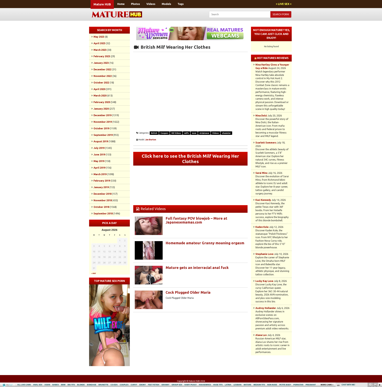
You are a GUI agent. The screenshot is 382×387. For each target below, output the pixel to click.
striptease (204, 133)
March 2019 (100, 174)
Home (121, 3)
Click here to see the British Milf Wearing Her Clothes (190, 158)
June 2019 (99, 154)
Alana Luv (261, 335)
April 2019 (99, 167)
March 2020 (100, 95)
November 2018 (103, 200)
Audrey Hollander (265, 308)
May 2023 (99, 36)
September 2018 (103, 213)
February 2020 (102, 102)
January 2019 (101, 187)
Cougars (164, 133)
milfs (186, 133)
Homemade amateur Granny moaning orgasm (205, 243)
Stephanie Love (264, 254)
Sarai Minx (261, 173)
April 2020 (99, 89)
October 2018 (101, 207)
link (379, 340)
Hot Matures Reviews (272, 57)
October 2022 (101, 82)
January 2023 (101, 63)
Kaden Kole (262, 227)
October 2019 (101, 128)
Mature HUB (102, 4)
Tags (181, 3)
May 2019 (99, 161)
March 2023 (100, 50)
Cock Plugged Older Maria (188, 292)
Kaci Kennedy (263, 200)
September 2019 (103, 135)
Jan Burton (150, 139)
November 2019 (103, 121)
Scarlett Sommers (265, 142)
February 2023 (102, 56)
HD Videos (176, 133)
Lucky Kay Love (264, 281)
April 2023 (99, 43)
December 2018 (102, 193)
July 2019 (99, 148)
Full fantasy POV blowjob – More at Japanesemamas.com (196, 220)
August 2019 (101, 141)
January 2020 (101, 108)
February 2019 (102, 180)
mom (194, 133)
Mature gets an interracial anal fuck (197, 268)
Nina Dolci (261, 115)
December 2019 (102, 115)
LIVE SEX (283, 3)
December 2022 (102, 69)
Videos (150, 3)
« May (93, 273)
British (154, 133)
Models (166, 3)
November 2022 (103, 76)
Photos (135, 3)
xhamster (226, 133)
